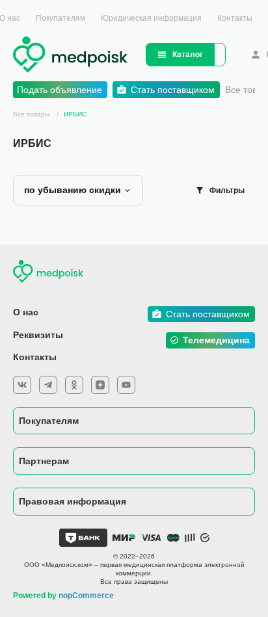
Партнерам (44, 461)
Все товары (31, 114)
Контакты (234, 18)
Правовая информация (72, 501)
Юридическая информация (151, 18)
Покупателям (60, 18)
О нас (25, 312)
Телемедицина (216, 340)
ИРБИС (75, 114)
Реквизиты (38, 335)
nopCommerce (86, 595)
